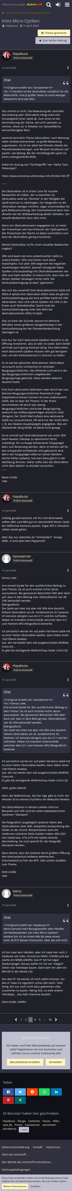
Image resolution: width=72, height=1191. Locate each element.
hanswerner (32, 1125)
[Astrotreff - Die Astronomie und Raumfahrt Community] (22, 4)
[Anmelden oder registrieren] (58, 4)
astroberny (9, 1128)
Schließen (35, 1186)
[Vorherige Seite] (16, 1019)
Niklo (56, 1121)
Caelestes (34, 1121)
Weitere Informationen (15, 1186)
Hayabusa (12, 25)
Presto (18, 1125)
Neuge (22, 1121)
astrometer (49, 1125)
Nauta (46, 1121)
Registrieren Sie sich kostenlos (37, 1049)
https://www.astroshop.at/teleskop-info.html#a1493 (34, 176)
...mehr (24, 1129)
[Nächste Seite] (56, 1019)
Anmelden (55, 1062)
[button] (67, 4)
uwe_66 (7, 1125)
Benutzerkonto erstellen (25, 1062)
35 (50, 1019)
